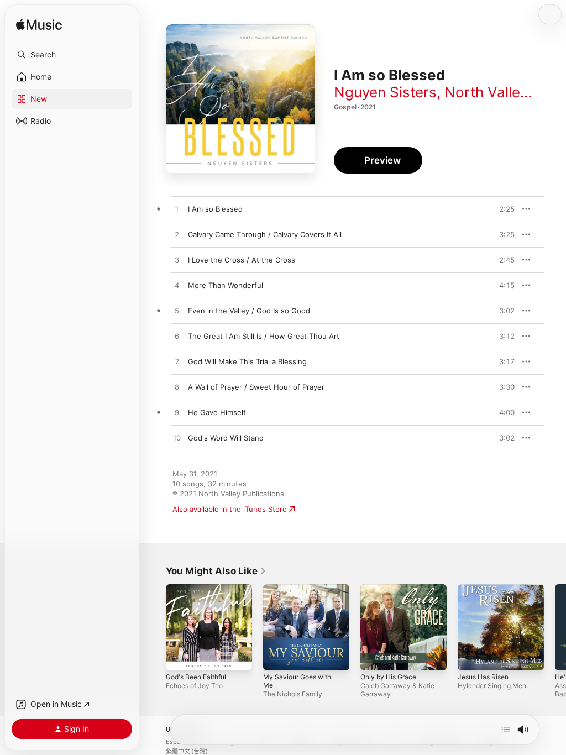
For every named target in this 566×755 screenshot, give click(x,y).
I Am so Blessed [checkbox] (215, 209)
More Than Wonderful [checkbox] (225, 285)
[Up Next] (505, 729)
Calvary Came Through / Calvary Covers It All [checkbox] (265, 234)
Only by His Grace (388, 677)
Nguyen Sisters (385, 92)
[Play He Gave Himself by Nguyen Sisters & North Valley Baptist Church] (177, 413)
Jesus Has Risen (483, 677)
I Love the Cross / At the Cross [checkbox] (241, 259)
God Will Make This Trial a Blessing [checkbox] (247, 361)
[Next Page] (555, 627)
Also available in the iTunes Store (229, 509)
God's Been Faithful (196, 677)
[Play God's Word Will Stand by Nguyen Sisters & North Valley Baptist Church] (177, 438)
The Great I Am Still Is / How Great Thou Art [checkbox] (263, 336)
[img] (39, 25)
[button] (72, 54)
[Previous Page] (155, 627)
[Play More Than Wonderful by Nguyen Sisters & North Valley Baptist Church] (177, 286)
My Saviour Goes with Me (297, 681)
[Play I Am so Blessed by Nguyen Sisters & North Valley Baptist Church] (177, 209)
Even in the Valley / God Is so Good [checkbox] (249, 310)
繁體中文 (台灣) (187, 751)
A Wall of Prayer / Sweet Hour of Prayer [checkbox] (256, 386)
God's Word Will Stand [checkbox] (226, 437)
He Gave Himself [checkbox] (217, 412)
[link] (216, 571)
